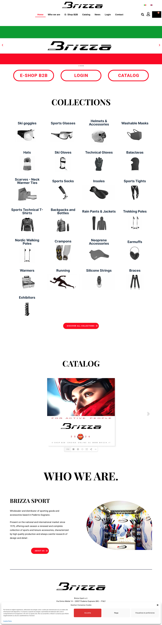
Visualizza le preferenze (145, 613)
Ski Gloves (63, 152)
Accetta (87, 613)
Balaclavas (134, 152)
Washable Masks (134, 123)
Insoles (99, 181)
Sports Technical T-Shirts (27, 211)
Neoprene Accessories (99, 241)
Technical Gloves (99, 152)
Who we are (54, 14)
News (97, 14)
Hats (27, 152)
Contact (119, 14)
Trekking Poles (135, 211)
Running (63, 270)
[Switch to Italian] (145, 5)
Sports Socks (63, 181)
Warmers (27, 270)
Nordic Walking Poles (27, 241)
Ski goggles (27, 123)
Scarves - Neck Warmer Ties (27, 181)
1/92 (67, 449)
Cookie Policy (7, 621)
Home (40, 14)
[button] (157, 605)
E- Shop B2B (71, 14)
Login (108, 14)
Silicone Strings (99, 270)
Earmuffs (135, 242)
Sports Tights (135, 181)
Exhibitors (27, 297)
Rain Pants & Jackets (99, 211)
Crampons (63, 241)
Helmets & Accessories (99, 122)
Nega (116, 613)
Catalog (86, 14)
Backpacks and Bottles (63, 211)
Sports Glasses (63, 123)
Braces (135, 270)
